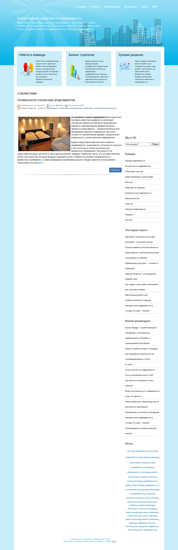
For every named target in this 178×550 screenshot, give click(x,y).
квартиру (137, 490)
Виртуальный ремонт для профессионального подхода (138, 297)
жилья (145, 490)
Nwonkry (59, 105)
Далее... (41, 163)
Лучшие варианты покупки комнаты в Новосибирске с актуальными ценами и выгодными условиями (142, 252)
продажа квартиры (146, 505)
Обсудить (115, 170)
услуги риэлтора (134, 481)
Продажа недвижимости (139, 523)
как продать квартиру (149, 457)
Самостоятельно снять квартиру (142, 516)
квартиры (149, 467)
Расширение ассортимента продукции (142, 412)
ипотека (153, 451)
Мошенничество (132, 198)
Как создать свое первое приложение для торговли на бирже (141, 287)
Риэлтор (128, 220)
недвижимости (142, 451)
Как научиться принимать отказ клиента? (139, 383)
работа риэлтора (133, 519)
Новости (32, 108)
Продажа (129, 215)
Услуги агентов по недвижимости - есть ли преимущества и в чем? (140, 372)
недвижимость (132, 457)
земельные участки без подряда (142, 509)
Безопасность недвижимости (138, 166)
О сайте (128, 364)
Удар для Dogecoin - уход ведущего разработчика (140, 276)
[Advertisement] (142, 108)
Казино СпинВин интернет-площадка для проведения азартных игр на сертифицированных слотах (141, 354)
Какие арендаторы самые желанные (142, 512)
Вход (114, 541)
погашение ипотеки (147, 477)
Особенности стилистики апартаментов (46, 100)
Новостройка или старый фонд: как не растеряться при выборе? (142, 404)
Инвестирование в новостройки (139, 177)
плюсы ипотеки (151, 498)
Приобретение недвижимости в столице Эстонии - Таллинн (139, 308)
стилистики (88, 108)
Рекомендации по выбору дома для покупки (140, 430)
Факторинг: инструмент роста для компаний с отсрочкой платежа (140, 239)
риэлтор (130, 451)
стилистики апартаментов (105, 108)
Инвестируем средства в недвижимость (49, 18)
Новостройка (138, 485)
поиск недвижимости (147, 530)
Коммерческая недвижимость (138, 193)
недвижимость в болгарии (138, 472)
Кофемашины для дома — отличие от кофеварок (142, 265)
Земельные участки (134, 171)
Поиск (155, 144)
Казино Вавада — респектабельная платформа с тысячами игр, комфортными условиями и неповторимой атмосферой (140, 335)
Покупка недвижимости (135, 209)
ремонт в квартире (150, 519)
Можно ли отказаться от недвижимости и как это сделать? (142, 393)
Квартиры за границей (135, 188)
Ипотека (128, 182)
